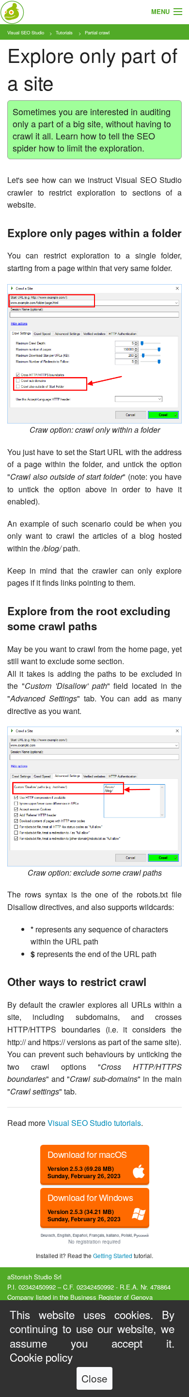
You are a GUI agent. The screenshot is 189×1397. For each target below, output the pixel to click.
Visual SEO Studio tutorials (94, 1122)
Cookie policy (41, 1357)
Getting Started (112, 1255)
